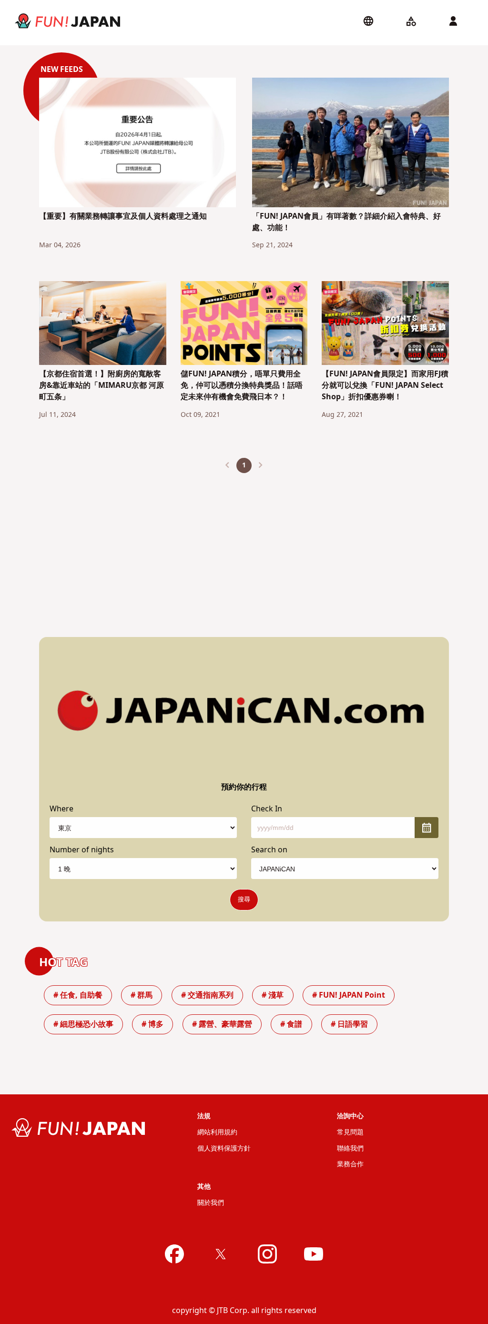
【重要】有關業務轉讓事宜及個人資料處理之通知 (123, 216)
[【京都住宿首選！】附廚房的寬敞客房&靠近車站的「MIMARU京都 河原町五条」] (102, 324)
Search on (269, 850)
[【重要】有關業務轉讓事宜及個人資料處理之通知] (137, 144)
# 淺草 (273, 995)
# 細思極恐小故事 (83, 1024)
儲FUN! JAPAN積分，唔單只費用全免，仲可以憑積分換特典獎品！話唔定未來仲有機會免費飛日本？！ (242, 385)
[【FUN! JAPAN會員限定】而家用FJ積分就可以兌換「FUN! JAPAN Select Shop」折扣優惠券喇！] (385, 324)
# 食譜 (291, 1024)
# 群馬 (141, 995)
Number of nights (82, 850)
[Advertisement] (244, 547)
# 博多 (152, 1024)
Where (61, 809)
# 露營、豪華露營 (222, 1024)
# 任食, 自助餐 (77, 995)
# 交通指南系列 (207, 995)
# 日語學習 (349, 1024)
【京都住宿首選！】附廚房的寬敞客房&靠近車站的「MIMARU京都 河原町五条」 (101, 385)
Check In (266, 809)
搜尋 (244, 899)
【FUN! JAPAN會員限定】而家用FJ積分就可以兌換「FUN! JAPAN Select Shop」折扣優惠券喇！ (385, 385)
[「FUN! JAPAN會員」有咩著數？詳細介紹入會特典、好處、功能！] (350, 144)
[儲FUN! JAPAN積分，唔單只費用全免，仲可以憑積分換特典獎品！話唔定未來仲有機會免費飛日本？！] (244, 324)
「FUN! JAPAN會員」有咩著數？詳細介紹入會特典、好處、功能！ (346, 222)
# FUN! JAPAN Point (348, 995)
